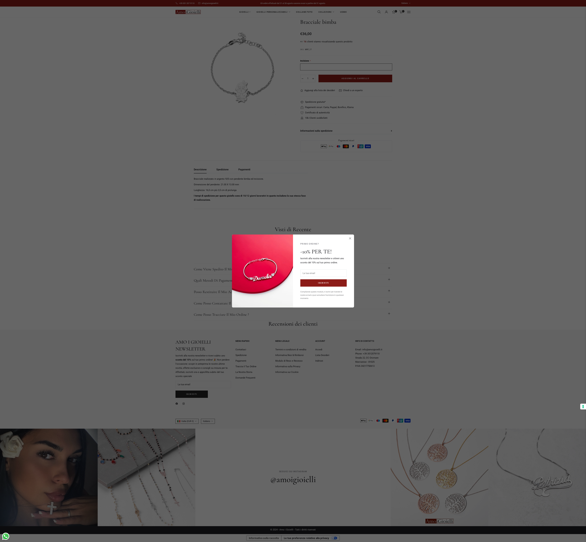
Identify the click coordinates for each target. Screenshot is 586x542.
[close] (350, 238)
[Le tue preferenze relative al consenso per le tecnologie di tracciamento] (583, 406)
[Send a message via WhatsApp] (6, 536)
